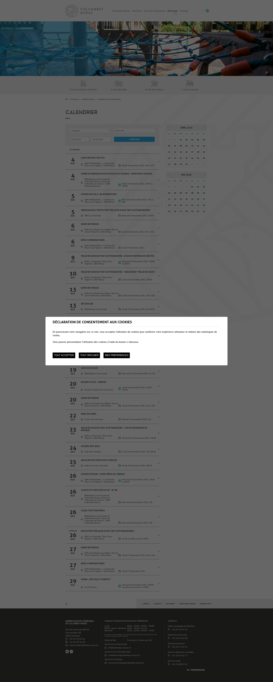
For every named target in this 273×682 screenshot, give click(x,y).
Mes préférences (116, 355)
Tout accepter (64, 355)
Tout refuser (89, 355)
